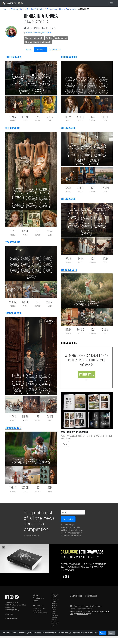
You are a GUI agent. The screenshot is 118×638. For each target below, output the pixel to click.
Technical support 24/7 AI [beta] (88, 606)
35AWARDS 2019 (13, 313)
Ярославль (52, 9)
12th (20, 3)
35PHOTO (56, 49)
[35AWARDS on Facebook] (7, 598)
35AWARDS (40, 49)
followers (33, 28)
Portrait (49, 38)
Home (5, 9)
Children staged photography (38, 42)
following (51, 28)
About (35, 595)
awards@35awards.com (31, 536)
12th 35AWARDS (69, 343)
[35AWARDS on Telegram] (17, 598)
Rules (35, 601)
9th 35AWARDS (12, 128)
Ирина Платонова (67, 9)
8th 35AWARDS (68, 128)
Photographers (17, 9)
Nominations (38, 598)
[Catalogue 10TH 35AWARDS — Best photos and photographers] (24, 558)
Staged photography (34, 38)
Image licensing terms (11, 618)
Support (40, 605)
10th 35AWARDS (69, 57)
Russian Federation (35, 9)
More (65, 444)
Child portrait (61, 38)
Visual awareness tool (40, 613)
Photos (29, 49)
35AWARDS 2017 (13, 428)
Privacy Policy (9, 614)
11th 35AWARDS (13, 57)
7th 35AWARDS (12, 242)
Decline (111, 633)
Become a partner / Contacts (81, 609)
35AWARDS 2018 (69, 270)
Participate (86, 374)
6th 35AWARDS (68, 199)
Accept (102, 633)
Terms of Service (82, 614)
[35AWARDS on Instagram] (11, 598)
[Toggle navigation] (111, 3)
